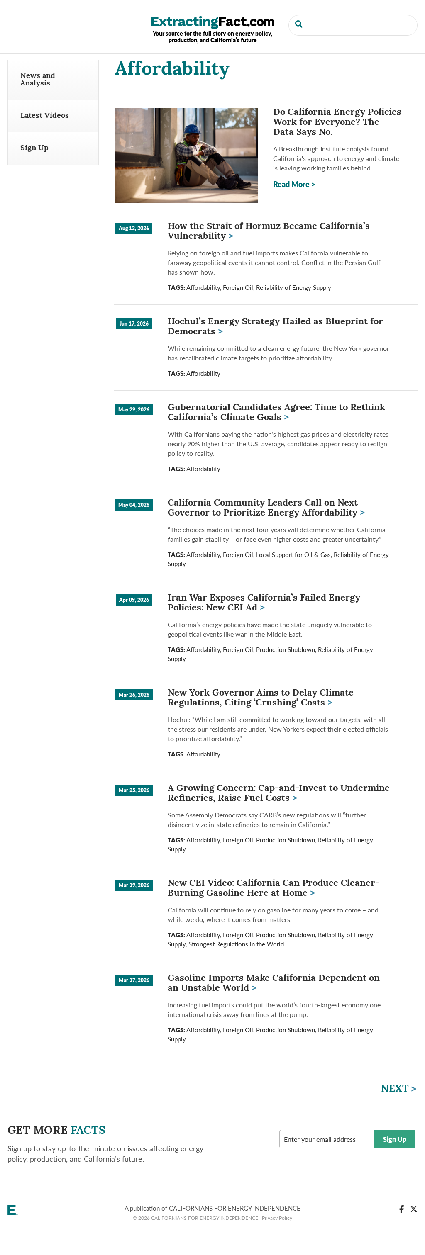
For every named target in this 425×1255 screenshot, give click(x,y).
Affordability (203, 287)
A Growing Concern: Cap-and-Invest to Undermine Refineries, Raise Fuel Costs (279, 793)
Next (398, 1089)
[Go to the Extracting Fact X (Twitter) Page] (414, 1209)
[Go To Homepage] (212, 21)
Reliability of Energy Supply (293, 287)
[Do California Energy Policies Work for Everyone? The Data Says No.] (186, 155)
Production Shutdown (285, 649)
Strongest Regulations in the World (236, 944)
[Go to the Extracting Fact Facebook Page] (401, 1209)
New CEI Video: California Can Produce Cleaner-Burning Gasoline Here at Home (273, 888)
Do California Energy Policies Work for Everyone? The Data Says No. (337, 122)
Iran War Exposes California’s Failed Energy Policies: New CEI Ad (264, 603)
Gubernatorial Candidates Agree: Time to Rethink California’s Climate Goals (276, 413)
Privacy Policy (277, 1217)
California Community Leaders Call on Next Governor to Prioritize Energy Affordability (266, 508)
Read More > (294, 184)
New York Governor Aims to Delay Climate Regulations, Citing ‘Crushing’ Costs (261, 698)
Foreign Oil (238, 287)
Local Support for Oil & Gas (293, 554)
